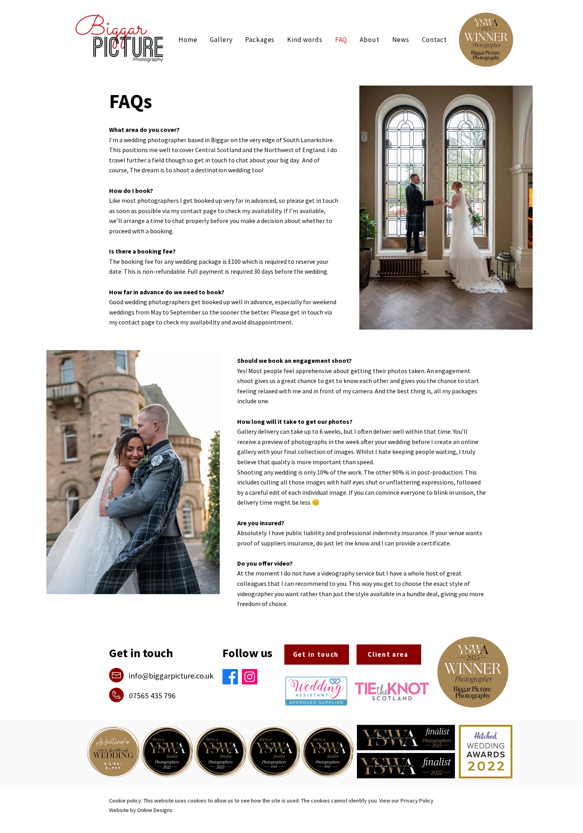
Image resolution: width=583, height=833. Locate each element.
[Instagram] (249, 676)
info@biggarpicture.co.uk (171, 676)
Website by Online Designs (141, 810)
